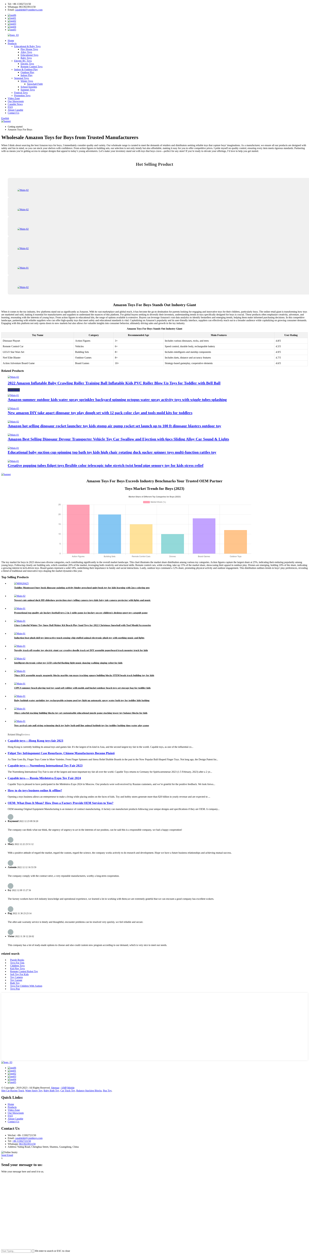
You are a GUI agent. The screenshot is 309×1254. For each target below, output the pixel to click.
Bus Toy (107, 1090)
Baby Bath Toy (51, 1090)
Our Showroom (16, 101)
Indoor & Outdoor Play (26, 69)
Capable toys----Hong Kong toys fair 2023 (35, 740)
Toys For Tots (17, 962)
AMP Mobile (68, 1087)
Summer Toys (28, 89)
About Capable (15, 110)
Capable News (15, 104)
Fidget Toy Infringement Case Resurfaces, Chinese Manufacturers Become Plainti (61, 753)
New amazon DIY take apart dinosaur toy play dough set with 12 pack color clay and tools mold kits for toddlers (100, 413)
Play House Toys (29, 49)
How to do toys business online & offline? (35, 790)
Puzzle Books (17, 959)
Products (12, 43)
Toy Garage (16, 980)
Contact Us (13, 112)
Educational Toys (29, 55)
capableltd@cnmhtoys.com (28, 9)
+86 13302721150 (21, 1141)
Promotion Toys (22, 95)
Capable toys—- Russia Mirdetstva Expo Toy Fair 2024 (44, 778)
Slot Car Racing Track (12, 1090)
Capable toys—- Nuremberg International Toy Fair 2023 (45, 765)
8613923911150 (27, 1144)
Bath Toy (15, 983)
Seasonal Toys (21, 78)
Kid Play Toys (17, 968)
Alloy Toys (26, 52)
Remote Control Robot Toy (24, 971)
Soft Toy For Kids (19, 974)
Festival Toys (21, 92)
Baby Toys (26, 58)
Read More (13, 390)
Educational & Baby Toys (27, 46)
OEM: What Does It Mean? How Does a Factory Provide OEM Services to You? (60, 803)
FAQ (10, 107)
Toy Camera (16, 977)
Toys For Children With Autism (26, 986)
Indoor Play (27, 75)
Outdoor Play (27, 72)
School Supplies (29, 86)
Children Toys (17, 965)
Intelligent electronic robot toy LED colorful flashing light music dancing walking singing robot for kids (68, 663)
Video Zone (14, 98)
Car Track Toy (67, 1090)
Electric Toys (27, 63)
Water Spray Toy (33, 1090)
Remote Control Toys (31, 66)
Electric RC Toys (23, 60)
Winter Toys (27, 81)
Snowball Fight (35, 84)
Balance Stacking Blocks (89, 1090)
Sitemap (55, 1087)
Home (11, 40)
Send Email (7, 1155)
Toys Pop (15, 988)
